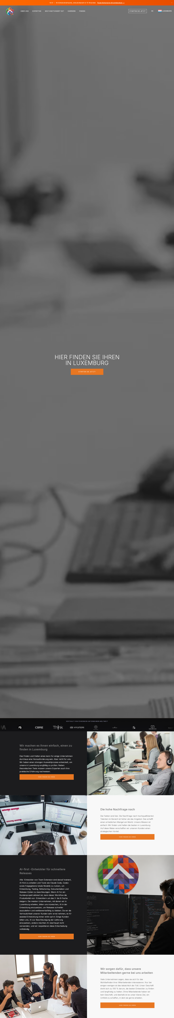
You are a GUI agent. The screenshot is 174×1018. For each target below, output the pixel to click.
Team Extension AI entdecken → (110, 3)
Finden (82, 11)
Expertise (36, 11)
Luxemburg (167, 11)
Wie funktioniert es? (54, 11)
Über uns (25, 11)
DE (152, 11)
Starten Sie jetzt (137, 11)
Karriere (72, 11)
